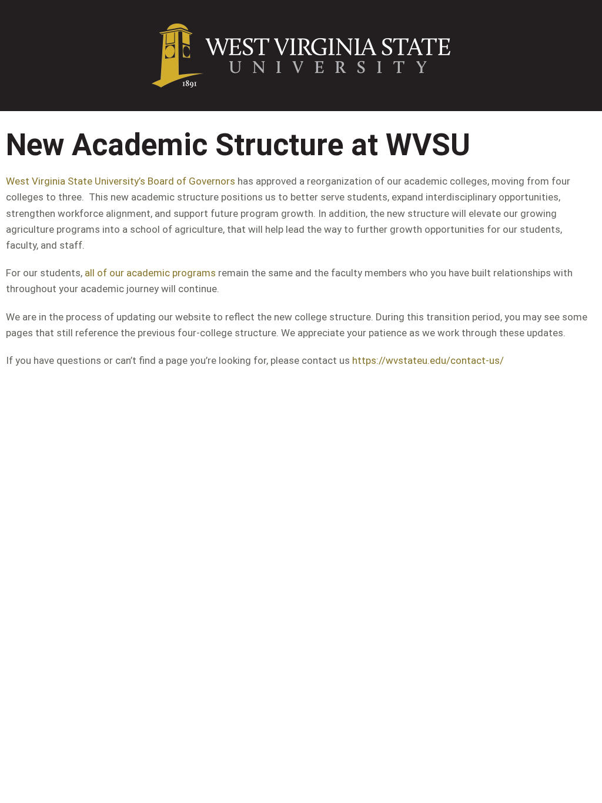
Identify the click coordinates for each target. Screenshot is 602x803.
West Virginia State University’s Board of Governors (120, 181)
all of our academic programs (150, 273)
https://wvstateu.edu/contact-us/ (428, 360)
